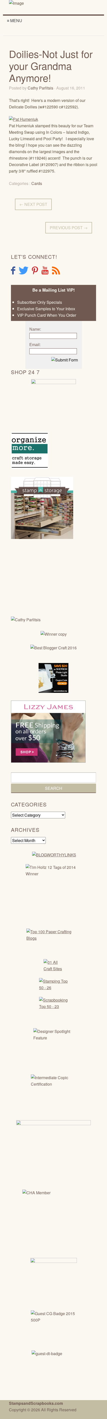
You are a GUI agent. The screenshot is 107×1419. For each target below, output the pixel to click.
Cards (36, 183)
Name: (35, 329)
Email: (35, 345)
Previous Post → (69, 227)
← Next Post (33, 204)
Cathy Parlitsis (40, 88)
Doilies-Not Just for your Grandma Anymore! (51, 65)
